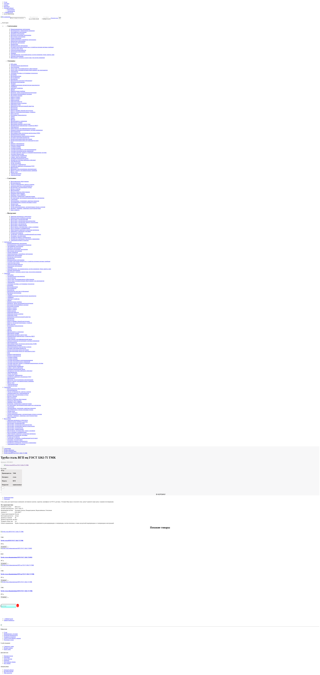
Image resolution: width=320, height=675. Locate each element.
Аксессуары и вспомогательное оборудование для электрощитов (29, 70)
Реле (12, 142)
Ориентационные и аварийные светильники (23, 39)
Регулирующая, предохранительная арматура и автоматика (27, 198)
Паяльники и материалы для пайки (21, 231)
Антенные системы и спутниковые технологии (24, 73)
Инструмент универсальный (19, 225)
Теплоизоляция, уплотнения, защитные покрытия (25, 201)
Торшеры (13, 53)
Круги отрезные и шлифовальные (20, 228)
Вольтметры (14, 79)
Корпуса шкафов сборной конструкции (22, 110)
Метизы (13, 119)
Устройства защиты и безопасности (21, 237)
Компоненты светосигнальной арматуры (22, 106)
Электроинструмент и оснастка (20, 240)
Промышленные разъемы (18, 134)
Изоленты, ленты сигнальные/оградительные (23, 92)
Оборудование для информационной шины (23, 128)
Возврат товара (8, 648)
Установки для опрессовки (18, 236)
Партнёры (7, 657)
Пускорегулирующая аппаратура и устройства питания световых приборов (32, 47)
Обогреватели (15, 127)
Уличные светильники (17, 56)
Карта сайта (7, 649)
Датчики (13, 83)
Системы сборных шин (17, 154)
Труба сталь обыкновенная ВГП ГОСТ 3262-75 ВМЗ (16, 557)
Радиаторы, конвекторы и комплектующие (23, 196)
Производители (8, 656)
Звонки (13, 89)
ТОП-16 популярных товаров (12, 638)
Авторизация (11, 11)
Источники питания (16, 95)
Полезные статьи (9, 640)
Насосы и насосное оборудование (20, 192)
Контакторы (14, 107)
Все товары (7, 663)
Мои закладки (8, 673)
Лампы (13, 116)
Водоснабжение (15, 77)
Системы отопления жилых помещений (22, 151)
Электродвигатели (16, 173)
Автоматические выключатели (19, 65)
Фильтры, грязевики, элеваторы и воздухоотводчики (26, 208)
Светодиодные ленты (17, 48)
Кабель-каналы (15, 100)
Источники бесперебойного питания (21, 94)
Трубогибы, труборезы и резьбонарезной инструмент (26, 234)
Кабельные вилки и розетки (19, 103)
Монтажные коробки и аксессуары (20, 124)
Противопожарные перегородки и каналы (23, 136)
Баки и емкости (15, 210)
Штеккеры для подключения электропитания (23, 169)
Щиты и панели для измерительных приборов (24, 170)
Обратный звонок (54, 18)
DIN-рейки (14, 64)
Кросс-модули (15, 113)
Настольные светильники (18, 36)
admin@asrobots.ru (9, 620)
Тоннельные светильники (18, 51)
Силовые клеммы (16, 146)
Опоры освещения (16, 38)
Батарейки (14, 74)
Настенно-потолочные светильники (21, 35)
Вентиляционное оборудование (20, 181)
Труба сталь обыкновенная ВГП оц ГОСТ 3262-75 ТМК (17, 574)
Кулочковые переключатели (18, 115)
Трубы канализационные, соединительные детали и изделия (28, 207)
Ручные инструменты (17, 233)
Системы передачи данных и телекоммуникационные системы (28, 152)
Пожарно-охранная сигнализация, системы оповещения (27, 130)
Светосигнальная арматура (18, 50)
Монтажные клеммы (16, 122)
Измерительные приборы (18, 91)
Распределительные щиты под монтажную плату (25, 140)
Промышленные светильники (19, 45)
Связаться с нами (9, 646)
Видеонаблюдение (16, 76)
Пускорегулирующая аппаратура (20, 137)
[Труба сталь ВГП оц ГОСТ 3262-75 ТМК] (16, 465)
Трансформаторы (15, 161)
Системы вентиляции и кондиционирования (23, 149)
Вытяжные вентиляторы (18, 82)
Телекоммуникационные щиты (19, 158)
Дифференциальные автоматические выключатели (25, 85)
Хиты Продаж (8, 659)
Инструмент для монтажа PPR (19, 219)
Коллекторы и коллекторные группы (21, 187)
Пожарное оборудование (18, 193)
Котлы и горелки (15, 189)
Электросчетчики (16, 175)
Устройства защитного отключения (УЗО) (22, 166)
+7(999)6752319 (8, 619)
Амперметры (14, 71)
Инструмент (7, 418)
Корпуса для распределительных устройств (23, 112)
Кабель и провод (15, 97)
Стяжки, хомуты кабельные (18, 157)
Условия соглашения (10, 637)
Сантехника (14, 199)
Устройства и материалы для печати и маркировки (25, 239)
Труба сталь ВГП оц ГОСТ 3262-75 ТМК (15, 453)
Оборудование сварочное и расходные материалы (25, 230)
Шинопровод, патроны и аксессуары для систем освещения (28, 57)
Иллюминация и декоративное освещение (23, 30)
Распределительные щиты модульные (21, 139)
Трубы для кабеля (16, 163)
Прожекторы (14, 44)
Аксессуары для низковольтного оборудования (24, 68)
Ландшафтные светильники (18, 32)
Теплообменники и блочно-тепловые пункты (23, 202)
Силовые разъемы (16, 148)
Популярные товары (10, 662)
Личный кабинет (9, 670)
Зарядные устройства (17, 88)
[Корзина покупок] (59, 18)
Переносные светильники (18, 41)
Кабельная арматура (16, 101)
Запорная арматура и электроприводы (21, 186)
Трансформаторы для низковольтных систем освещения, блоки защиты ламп (32, 54)
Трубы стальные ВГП (10, 451)
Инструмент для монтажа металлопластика (23, 221)
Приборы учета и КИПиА (18, 195)
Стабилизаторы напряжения (19, 155)
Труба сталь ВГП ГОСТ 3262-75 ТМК (12, 540)
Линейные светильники (17, 33)
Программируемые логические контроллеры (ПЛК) (25, 133)
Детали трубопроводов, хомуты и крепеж (22, 184)
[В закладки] (8, 580)
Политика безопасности (11, 635)
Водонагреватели (16, 183)
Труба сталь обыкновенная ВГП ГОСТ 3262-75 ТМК (16, 591)
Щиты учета (14, 172)
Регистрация (10, 9)
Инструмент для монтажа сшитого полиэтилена (24, 222)
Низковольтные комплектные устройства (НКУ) (24, 125)
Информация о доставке (11, 634)
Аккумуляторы (15, 67)
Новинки (6, 660)
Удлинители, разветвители (18, 164)
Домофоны (14, 86)
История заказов (8, 671)
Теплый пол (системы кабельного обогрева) (23, 160)
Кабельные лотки (16, 104)
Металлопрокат (15, 190)
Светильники (8, 242)
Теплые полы (14, 204)
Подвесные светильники (18, 42)
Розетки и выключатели (17, 143)
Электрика (7, 273)
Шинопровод (14, 167)
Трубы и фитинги (16, 205)
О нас (5, 632)
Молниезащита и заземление (19, 121)
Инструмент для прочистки (18, 224)
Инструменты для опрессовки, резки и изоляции (24, 227)
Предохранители (15, 131)
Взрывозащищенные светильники (20, 29)
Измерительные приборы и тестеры (21, 218)
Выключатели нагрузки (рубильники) (21, 80)
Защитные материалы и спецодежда (21, 216)
